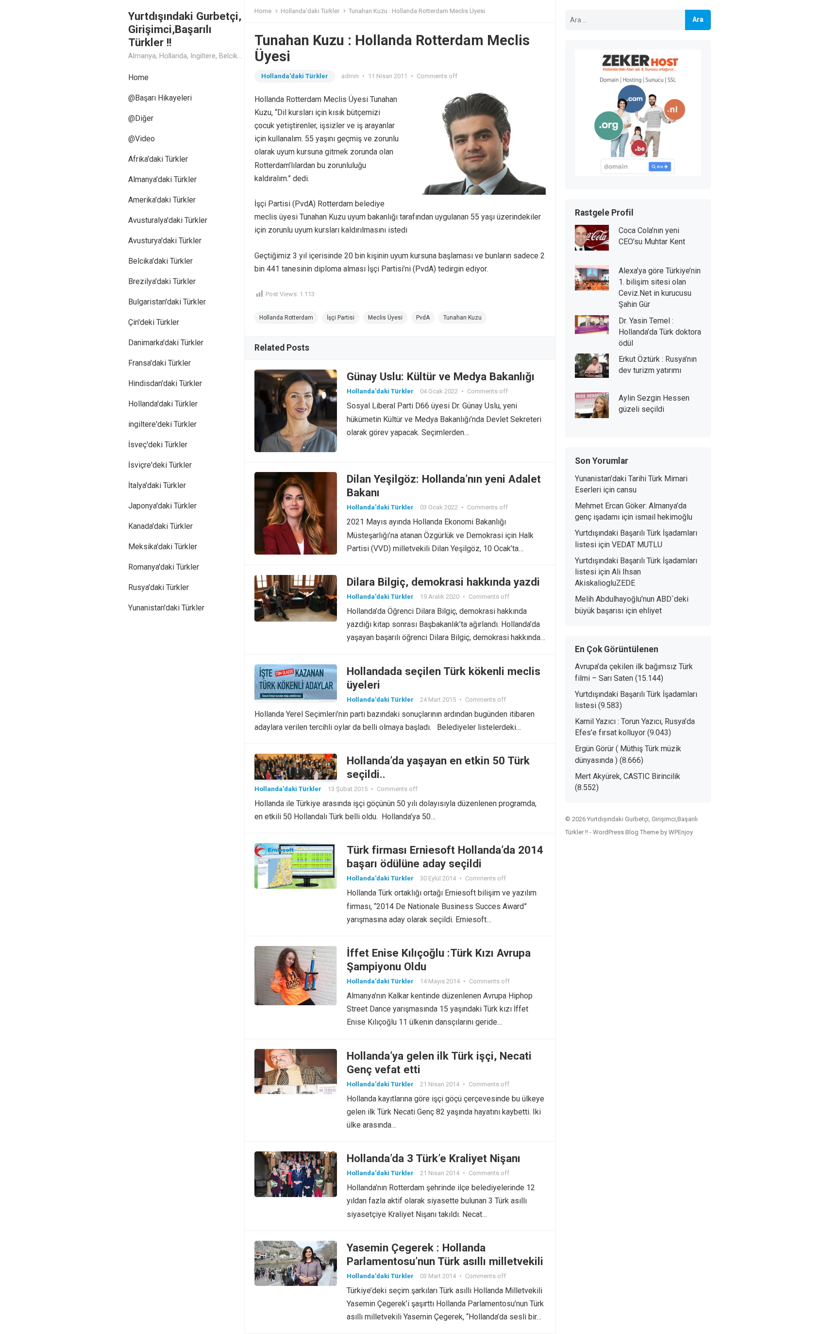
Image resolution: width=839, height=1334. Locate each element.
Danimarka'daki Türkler (165, 342)
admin (350, 76)
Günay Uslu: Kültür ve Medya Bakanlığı (441, 376)
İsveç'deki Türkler (157, 444)
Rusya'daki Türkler (158, 587)
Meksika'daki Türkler (162, 546)
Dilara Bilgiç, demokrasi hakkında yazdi (443, 581)
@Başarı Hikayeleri (160, 97)
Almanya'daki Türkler (162, 179)
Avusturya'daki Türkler (164, 240)
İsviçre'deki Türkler (160, 465)
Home (138, 77)
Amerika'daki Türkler (162, 199)
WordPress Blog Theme (626, 832)
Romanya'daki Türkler (163, 567)
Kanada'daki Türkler (160, 526)
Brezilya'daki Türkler (162, 281)
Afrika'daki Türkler (158, 159)
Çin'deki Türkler (153, 322)
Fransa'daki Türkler (159, 363)
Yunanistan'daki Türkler (166, 607)
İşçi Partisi (340, 317)
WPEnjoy (681, 832)
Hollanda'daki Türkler (163, 403)
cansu (627, 489)
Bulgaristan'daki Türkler (167, 301)
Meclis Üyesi (385, 317)
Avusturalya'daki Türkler (167, 220)
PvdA (423, 317)
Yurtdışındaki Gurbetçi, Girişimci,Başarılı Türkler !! (184, 29)
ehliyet (650, 610)
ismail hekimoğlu (663, 517)
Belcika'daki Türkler (160, 261)
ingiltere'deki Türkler (162, 424)
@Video (141, 138)
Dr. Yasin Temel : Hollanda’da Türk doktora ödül (660, 332)
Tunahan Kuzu (462, 317)
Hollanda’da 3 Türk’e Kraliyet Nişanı (433, 1158)
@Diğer (140, 118)
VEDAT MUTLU (637, 544)
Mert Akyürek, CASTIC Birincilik (627, 776)
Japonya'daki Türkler (162, 505)
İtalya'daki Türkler (157, 485)
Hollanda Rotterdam (286, 317)
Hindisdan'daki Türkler (165, 383)
